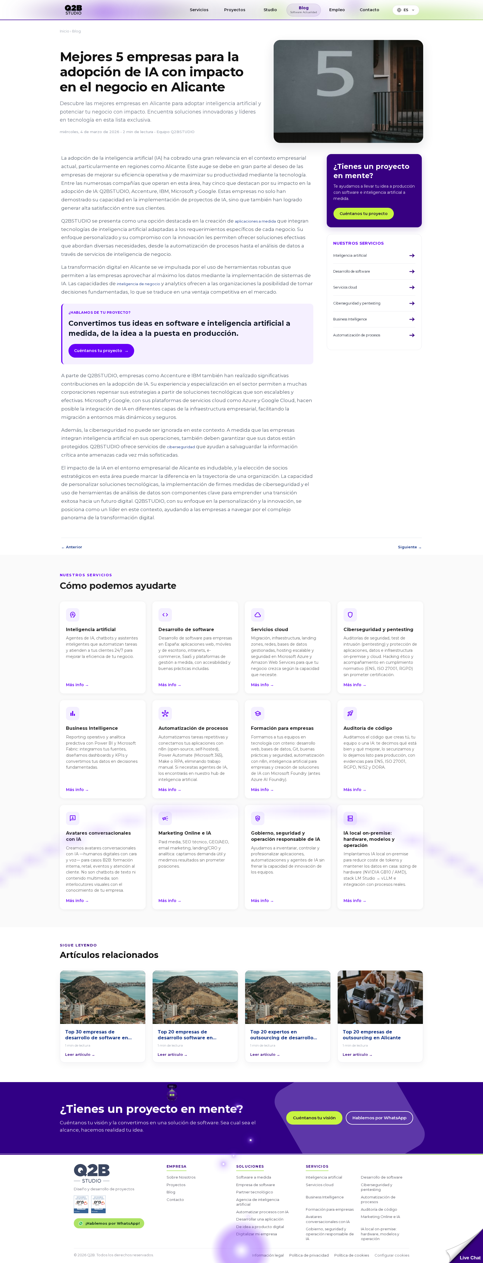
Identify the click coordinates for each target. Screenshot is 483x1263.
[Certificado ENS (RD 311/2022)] (98, 1204)
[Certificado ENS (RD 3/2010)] (81, 1204)
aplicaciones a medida (255, 221)
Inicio (64, 31)
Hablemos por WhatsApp (379, 1117)
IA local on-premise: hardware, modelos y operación (380, 1234)
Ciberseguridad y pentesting (376, 1187)
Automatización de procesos (378, 1199)
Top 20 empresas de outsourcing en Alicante (372, 1035)
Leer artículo (80, 1054)
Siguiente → (410, 547)
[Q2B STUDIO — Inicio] (73, 10)
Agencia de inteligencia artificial (257, 1202)
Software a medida (253, 1177)
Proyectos (176, 1184)
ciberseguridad (181, 447)
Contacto (175, 1199)
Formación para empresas (330, 1209)
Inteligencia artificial (324, 1177)
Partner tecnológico (254, 1192)
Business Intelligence (325, 1197)
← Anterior (71, 547)
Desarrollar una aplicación (259, 1219)
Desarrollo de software (381, 1177)
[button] (464, 1246)
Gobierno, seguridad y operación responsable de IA (330, 1234)
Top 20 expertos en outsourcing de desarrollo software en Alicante (281, 1035)
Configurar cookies (392, 1255)
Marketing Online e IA (380, 1216)
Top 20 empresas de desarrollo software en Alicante (185, 1035)
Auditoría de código (379, 1209)
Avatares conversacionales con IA (328, 1219)
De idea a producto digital (260, 1226)
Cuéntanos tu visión (314, 1117)
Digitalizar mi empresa (256, 1234)
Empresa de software (255, 1184)
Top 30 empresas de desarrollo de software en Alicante (96, 1035)
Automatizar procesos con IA (262, 1212)
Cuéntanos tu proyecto (101, 350)
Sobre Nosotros (181, 1177)
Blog (76, 31)
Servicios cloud (319, 1184)
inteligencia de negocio (138, 284)
